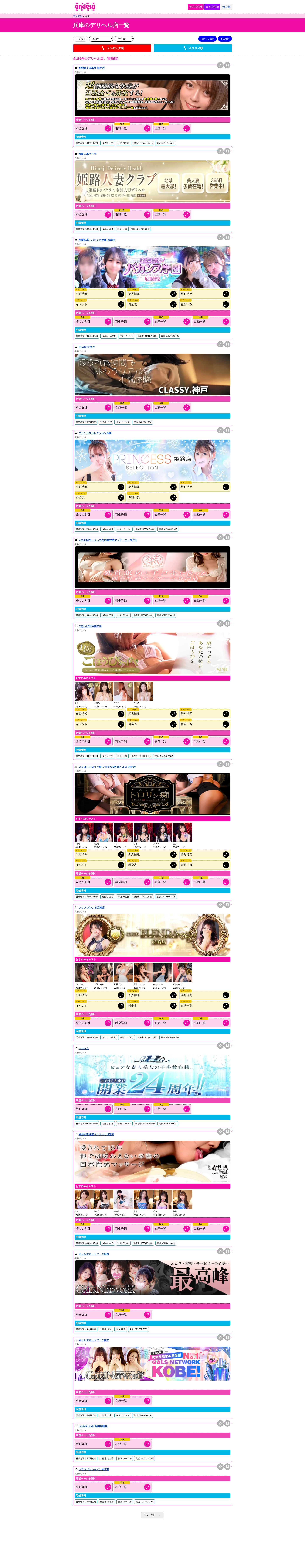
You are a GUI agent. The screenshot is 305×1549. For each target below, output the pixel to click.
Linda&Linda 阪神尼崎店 (93, 1426)
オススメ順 (193, 48)
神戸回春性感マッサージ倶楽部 (96, 1134)
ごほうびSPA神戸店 (90, 626)
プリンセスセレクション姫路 (95, 433)
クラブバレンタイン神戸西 (94, 1469)
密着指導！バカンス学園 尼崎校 (97, 240)
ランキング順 (112, 48)
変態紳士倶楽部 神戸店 (92, 68)
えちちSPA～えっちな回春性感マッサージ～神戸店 (108, 540)
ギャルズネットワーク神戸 (94, 1340)
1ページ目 (152, 1515)
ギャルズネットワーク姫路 (94, 1254)
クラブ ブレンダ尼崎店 (92, 907)
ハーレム (84, 1048)
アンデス (77, 16)
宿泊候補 (195, 7)
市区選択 (224, 38)
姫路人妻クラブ (87, 154)
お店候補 (212, 7)
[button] (152, 95)
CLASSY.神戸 (87, 347)
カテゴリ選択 (207, 38)
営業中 (81, 38)
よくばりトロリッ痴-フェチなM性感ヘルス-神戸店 (107, 767)
